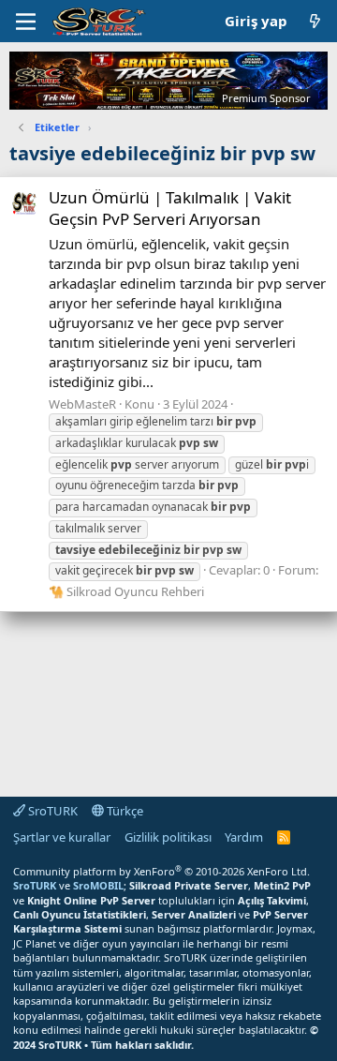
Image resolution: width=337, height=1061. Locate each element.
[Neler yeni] (315, 21)
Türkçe (123, 810)
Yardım (244, 837)
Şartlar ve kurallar (61, 837)
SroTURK (51, 810)
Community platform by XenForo (161, 871)
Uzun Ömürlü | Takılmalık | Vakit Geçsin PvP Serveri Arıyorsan (170, 209)
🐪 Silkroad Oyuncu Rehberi (126, 591)
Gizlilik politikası (168, 837)
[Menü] (26, 21)
